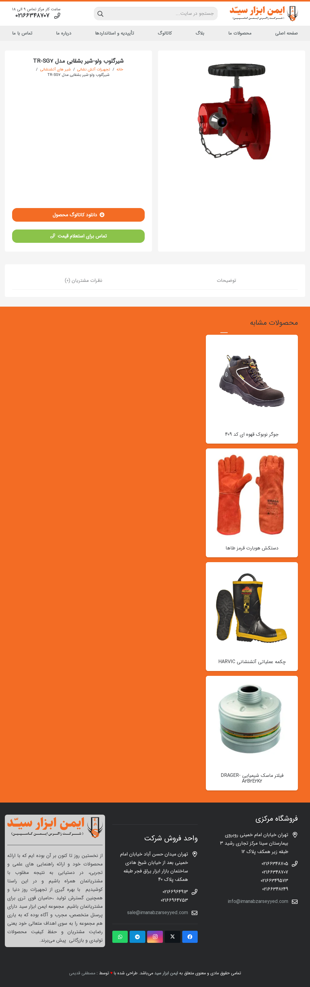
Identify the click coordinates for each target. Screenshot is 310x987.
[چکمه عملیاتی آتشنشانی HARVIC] (252, 566)
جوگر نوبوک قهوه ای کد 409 (252, 434)
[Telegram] (137, 937)
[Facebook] (190, 937)
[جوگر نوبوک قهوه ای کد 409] (252, 339)
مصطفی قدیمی (82, 973)
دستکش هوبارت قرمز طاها (252, 548)
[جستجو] (100, 13)
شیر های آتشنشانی (55, 70)
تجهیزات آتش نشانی (93, 70)
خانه (120, 70)
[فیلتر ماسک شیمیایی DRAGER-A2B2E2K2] (252, 680)
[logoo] (264, 13)
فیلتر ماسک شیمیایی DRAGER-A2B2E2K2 (252, 778)
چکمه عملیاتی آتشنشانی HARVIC (252, 662)
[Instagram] (155, 937)
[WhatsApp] (120, 937)
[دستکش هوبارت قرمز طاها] (252, 452)
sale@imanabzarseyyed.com (157, 913)
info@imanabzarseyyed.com (258, 901)
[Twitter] (172, 937)
